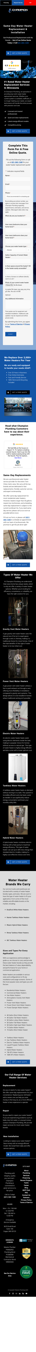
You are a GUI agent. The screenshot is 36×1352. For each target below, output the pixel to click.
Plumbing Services (26, 1174)
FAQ (26, 1192)
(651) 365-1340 (10, 1197)
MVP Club (26, 1190)
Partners (26, 1197)
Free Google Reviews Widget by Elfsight (27, 62)
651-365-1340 (23, 43)
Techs (26, 1183)
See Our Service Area (10, 1274)
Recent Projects (26, 1180)
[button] (30, 454)
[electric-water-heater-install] (18, 702)
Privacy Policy (26, 1200)
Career (26, 1185)
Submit (10, 334)
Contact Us (26, 1195)
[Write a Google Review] (14, 444)
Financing (26, 1178)
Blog (26, 1188)
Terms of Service (16, 324)
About (26, 1170)
